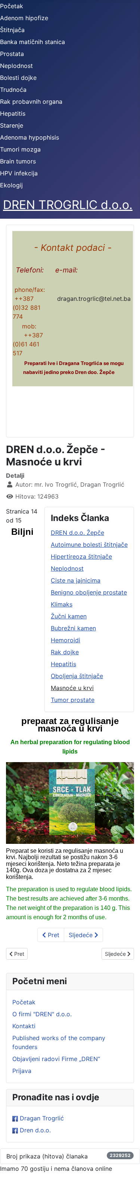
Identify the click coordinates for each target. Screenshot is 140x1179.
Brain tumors (18, 161)
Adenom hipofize (24, 18)
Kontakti (23, 1026)
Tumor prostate (72, 700)
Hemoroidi (65, 640)
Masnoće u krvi (72, 688)
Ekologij (11, 185)
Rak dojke (65, 652)
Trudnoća (13, 89)
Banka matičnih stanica (32, 42)
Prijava (21, 1070)
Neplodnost (16, 65)
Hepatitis (12, 113)
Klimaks (61, 604)
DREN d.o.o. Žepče (77, 532)
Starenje (11, 125)
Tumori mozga (20, 149)
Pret (52, 935)
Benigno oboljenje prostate (89, 592)
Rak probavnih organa (31, 101)
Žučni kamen (69, 616)
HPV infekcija (19, 173)
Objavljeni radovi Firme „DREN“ (56, 1059)
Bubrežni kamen (73, 628)
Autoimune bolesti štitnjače (89, 544)
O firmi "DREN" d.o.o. (42, 1014)
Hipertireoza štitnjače (81, 556)
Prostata (12, 53)
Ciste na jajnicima (75, 580)
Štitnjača (12, 30)
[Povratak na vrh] (127, 1165)
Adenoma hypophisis (29, 137)
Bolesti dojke (18, 77)
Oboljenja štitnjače (77, 676)
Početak (11, 6)
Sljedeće (81, 935)
